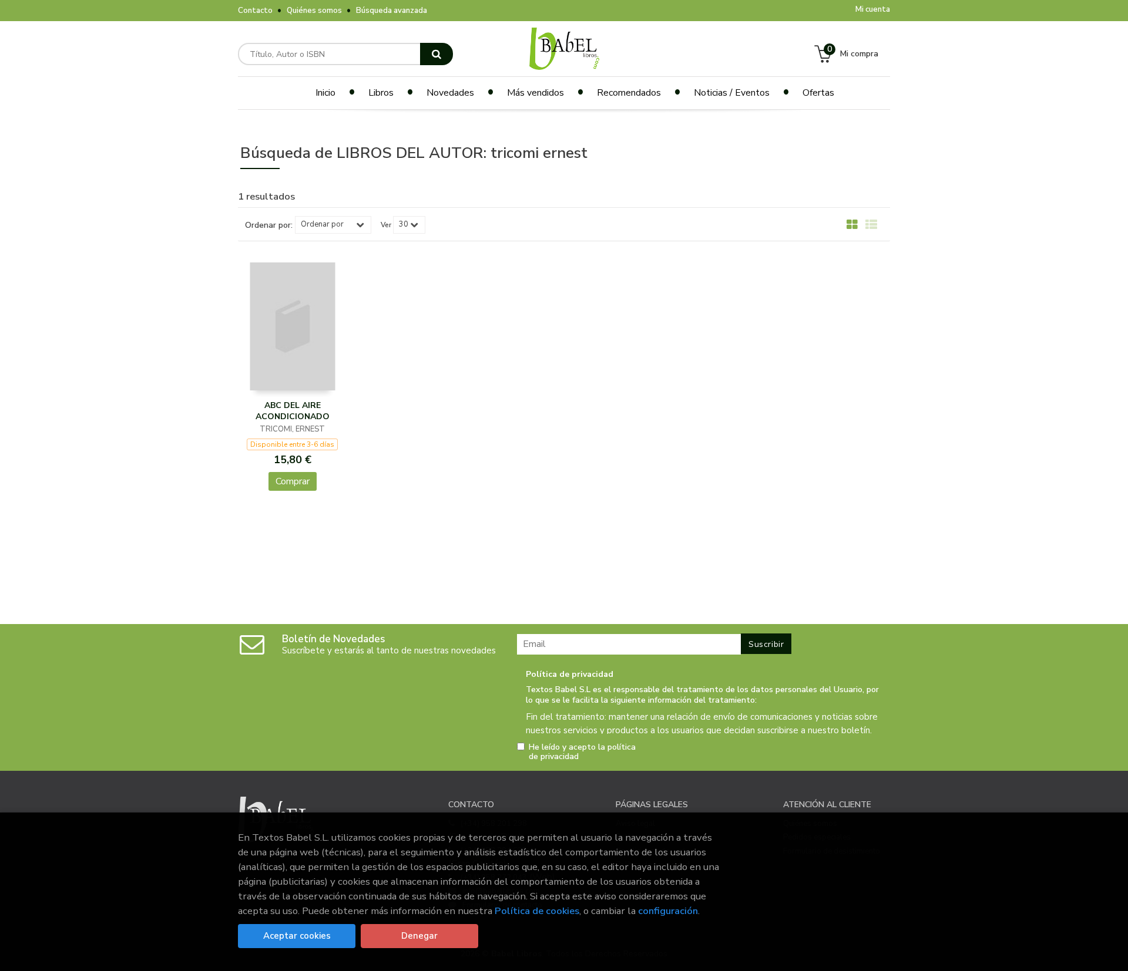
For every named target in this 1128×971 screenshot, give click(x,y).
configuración (668, 911)
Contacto (255, 10)
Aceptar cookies (297, 936)
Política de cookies (537, 911)
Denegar (419, 936)
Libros (381, 92)
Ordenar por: (269, 225)
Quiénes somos (314, 10)
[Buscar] (436, 54)
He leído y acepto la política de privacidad (582, 752)
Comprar (293, 481)
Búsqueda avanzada (391, 10)
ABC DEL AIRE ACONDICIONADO (293, 411)
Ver (386, 225)
